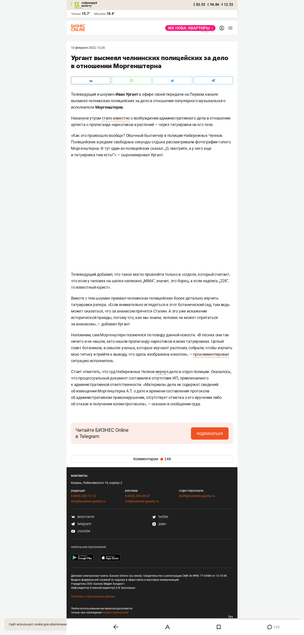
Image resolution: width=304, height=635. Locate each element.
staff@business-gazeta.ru (197, 496)
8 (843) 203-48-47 (137, 496)
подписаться (210, 433)
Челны (76, 14)
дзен (162, 524)
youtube (83, 531)
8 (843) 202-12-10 (83, 496)
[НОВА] (189, 28)
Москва (99, 14)
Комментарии (152, 459)
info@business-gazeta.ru (88, 501)
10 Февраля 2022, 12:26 (88, 47)
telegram (84, 524)
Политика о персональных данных (93, 596)
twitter (163, 517)
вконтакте (85, 517)
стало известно (116, 118)
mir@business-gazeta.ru (142, 501)
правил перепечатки (115, 612)
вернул (162, 371)
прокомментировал (211, 354)
